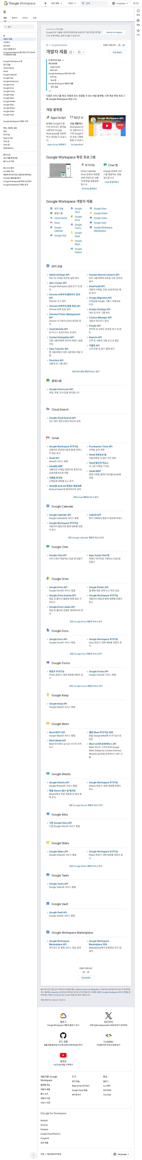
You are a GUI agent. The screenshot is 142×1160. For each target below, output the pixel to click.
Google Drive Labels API (62, 607)
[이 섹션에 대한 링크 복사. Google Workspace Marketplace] (96, 933)
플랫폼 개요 (45, 1085)
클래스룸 (58, 213)
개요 (5, 18)
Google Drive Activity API (62, 595)
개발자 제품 (45, 1089)
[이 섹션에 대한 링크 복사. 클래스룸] (65, 381)
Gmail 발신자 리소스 (98, 463)
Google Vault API (58, 912)
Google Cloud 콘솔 (80, 1090)
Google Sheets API (59, 782)
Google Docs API (58, 639)
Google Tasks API (58, 884)
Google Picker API (98, 587)
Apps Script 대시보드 (81, 1086)
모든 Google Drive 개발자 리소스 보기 (86, 621)
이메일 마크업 (55, 477)
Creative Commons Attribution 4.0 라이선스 (92, 989)
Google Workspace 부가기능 (63, 446)
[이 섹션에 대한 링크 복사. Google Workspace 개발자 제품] (95, 201)
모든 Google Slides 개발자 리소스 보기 (85, 866)
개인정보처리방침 (54, 1154)
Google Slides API (58, 851)
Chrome (44, 1125)
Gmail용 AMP (56, 466)
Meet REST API (57, 732)
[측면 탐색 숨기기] (33, 1155)
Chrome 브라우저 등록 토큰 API (64, 306)
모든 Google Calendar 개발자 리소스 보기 (86, 537)
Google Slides (101, 213)
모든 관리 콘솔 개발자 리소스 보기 (86, 371)
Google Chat (60, 235)
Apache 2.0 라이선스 (59, 992)
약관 (42, 1154)
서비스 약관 (45, 1103)
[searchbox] (18, 27)
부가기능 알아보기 (89, 188)
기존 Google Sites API (60, 823)
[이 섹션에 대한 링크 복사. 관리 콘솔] (66, 266)
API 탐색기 (76, 1095)
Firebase (44, 1129)
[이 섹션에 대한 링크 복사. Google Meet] (72, 724)
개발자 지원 (45, 1098)
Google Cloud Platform (50, 1134)
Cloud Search (60, 218)
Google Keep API (58, 703)
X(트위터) (107, 1090)
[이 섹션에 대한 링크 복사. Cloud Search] (72, 409)
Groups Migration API (100, 298)
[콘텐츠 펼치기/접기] (63, 60)
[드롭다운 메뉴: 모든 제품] (62, 3)
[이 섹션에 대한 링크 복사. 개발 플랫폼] (65, 110)
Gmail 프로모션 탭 (97, 454)
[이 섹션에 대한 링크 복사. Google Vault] (71, 904)
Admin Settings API (59, 274)
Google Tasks (100, 218)
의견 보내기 (117, 52)
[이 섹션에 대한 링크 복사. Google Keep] (72, 695)
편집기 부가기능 (56, 671)
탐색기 (14, 18)
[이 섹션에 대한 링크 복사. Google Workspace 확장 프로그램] (98, 157)
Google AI (45, 1138)
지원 (34, 18)
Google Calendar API (60, 515)
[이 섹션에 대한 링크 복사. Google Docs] (72, 631)
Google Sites (100, 208)
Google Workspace (59, 45)
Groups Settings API (99, 309)
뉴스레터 (106, 1086)
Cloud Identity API (58, 329)
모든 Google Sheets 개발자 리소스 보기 (86, 805)
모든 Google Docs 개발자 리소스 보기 (86, 654)
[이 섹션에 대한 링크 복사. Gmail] (62, 438)
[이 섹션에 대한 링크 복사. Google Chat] (71, 547)
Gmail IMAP (95, 471)
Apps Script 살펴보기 (56, 144)
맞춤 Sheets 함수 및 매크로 (62, 790)
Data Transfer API (58, 349)
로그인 (136, 3)
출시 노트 (44, 1094)
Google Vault (100, 222)
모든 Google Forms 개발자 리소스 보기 (85, 686)
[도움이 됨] (119, 45)
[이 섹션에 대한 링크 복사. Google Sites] (71, 815)
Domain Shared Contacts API (104, 274)
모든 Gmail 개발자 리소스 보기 (85, 497)
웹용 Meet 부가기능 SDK (101, 732)
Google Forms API (98, 671)
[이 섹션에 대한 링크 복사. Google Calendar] (77, 506)
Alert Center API (58, 283)
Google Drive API (58, 587)
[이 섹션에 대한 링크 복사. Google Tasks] (72, 875)
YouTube (107, 1095)
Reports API (95, 337)
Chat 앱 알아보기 (112, 182)
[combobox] (94, 3)
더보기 (70, 3)
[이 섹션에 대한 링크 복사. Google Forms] (73, 663)
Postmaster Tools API (100, 446)
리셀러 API (94, 345)
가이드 (25, 18)
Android (44, 1120)
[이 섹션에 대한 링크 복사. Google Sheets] (74, 774)
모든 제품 (55, 3)
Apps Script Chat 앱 (99, 555)
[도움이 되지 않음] (123, 45)
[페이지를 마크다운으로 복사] (79, 52)
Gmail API (54, 458)
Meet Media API (57, 740)
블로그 (106, 1081)
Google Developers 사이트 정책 (114, 992)
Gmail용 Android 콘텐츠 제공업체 (65, 486)
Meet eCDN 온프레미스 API (102, 744)
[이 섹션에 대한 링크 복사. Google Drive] (72, 579)
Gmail (57, 222)
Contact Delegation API (61, 337)
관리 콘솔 (58, 208)
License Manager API (100, 317)
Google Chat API (57, 555)
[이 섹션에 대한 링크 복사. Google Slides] (72, 843)
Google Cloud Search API (62, 418)
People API (95, 325)
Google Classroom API (61, 389)
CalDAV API (95, 515)
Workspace (27, 3)
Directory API (56, 360)
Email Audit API (97, 286)
